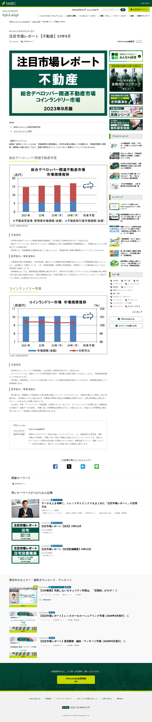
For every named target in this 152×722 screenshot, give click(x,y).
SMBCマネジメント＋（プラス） (123, 290)
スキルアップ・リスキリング (121, 296)
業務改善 (115, 287)
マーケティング (132, 300)
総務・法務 (116, 293)
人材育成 (115, 280)
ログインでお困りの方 (128, 326)
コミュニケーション (134, 284)
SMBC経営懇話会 (78, 10)
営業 (137, 280)
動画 (132, 16)
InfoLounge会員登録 (76, 679)
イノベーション (117, 300)
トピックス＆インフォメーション (51, 16)
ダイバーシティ (128, 287)
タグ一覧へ (136, 312)
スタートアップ (117, 306)
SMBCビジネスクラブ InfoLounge (19, 22)
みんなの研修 (92, 10)
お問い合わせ (107, 698)
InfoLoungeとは (127, 319)
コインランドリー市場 (22, 131)
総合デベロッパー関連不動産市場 (27, 127)
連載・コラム (104, 16)
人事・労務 (127, 280)
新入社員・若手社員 (134, 306)
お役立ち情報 (71, 16)
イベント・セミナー (120, 16)
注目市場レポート (20, 483)
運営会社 (120, 698)
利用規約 (48, 698)
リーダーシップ (117, 284)
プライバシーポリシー (64, 698)
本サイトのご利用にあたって (87, 698)
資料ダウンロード (144, 16)
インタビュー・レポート (88, 16)
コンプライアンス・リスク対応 (122, 303)
